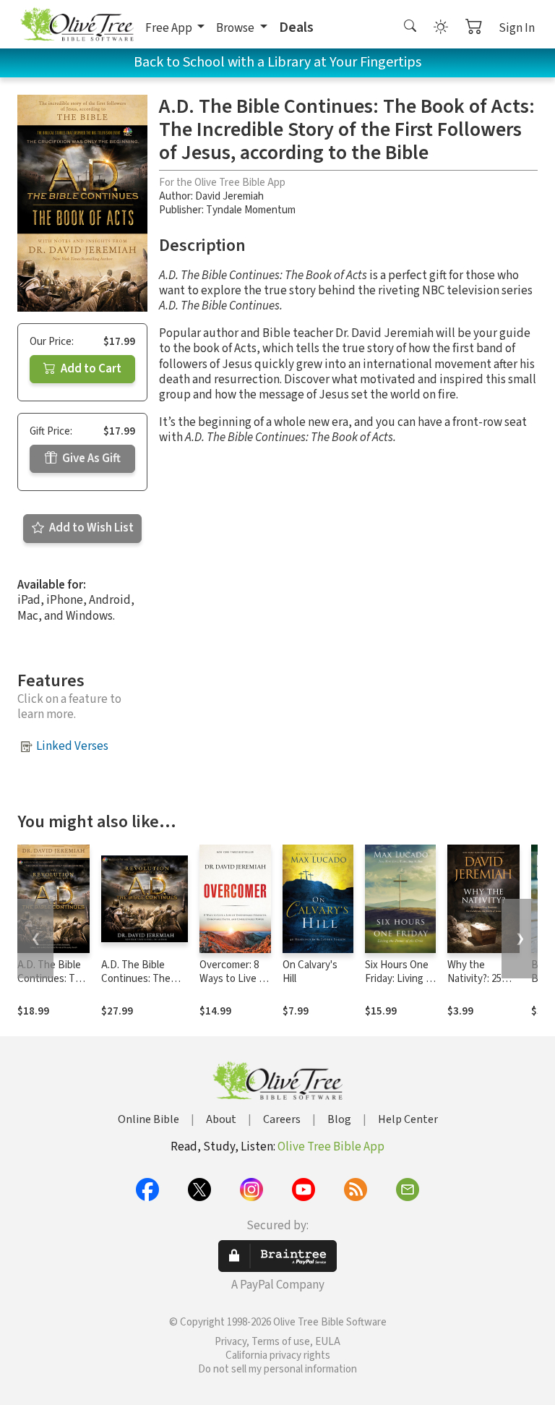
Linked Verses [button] (72, 746)
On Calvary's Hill (310, 971)
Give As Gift (90, 458)
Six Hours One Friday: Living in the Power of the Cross (399, 985)
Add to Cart (90, 368)
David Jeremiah (229, 196)
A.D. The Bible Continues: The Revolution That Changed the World (144, 985)
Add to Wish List (90, 528)
